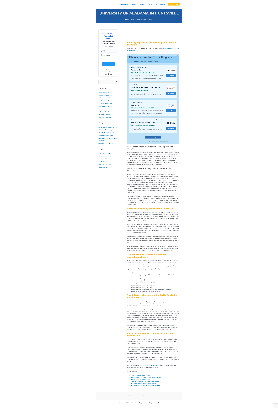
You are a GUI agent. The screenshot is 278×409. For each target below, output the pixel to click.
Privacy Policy (138, 396)
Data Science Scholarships (105, 156)
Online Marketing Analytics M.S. (106, 106)
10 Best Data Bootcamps (104, 92)
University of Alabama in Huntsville (149, 365)
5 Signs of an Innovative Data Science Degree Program (145, 381)
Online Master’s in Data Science (106, 98)
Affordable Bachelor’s (104, 114)
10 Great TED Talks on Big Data (106, 133)
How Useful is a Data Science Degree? (140, 379)
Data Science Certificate (104, 117)
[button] (174, 4)
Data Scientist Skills (103, 159)
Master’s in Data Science (104, 109)
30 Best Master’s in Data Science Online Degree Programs (145, 385)
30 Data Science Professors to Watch (107, 127)
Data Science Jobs (103, 167)
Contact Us (146, 396)
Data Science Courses (104, 153)
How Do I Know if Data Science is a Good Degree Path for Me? (146, 377)
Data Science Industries (104, 164)
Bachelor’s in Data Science (105, 112)
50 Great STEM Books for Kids (106, 135)
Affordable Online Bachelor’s (105, 103)
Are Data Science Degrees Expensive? (140, 375)
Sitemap (131, 396)
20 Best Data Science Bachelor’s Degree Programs (144, 383)
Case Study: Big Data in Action (106, 143)
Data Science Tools (103, 161)
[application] (136, 4)
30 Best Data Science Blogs (105, 130)
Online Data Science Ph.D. (105, 95)
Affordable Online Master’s (105, 101)
